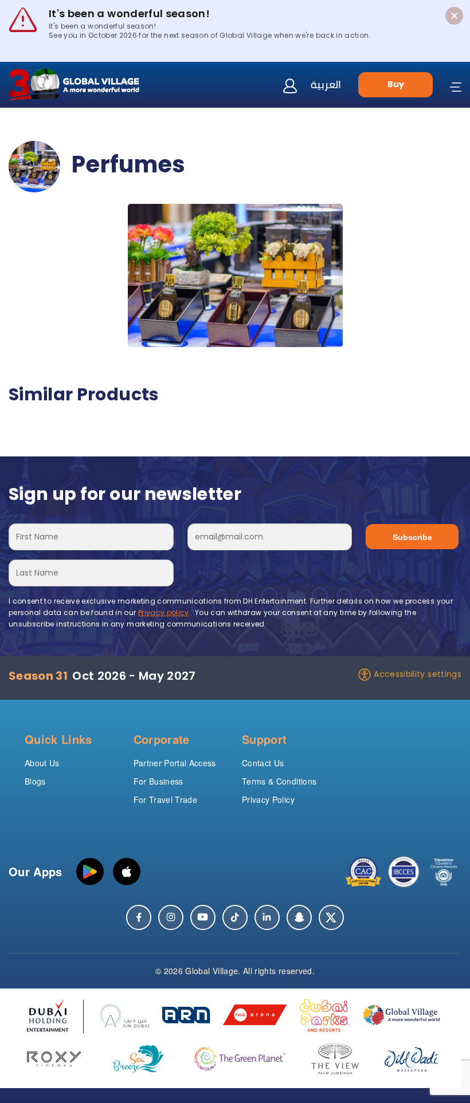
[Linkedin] (267, 917)
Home (20, 124)
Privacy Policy (268, 799)
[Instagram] (170, 917)
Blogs (35, 781)
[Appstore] (126, 871)
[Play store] (90, 871)
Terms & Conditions (279, 781)
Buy (395, 84)
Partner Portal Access (175, 763)
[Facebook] (138, 917)
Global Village (211, 970)
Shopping (65, 124)
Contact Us (263, 763)
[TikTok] (235, 917)
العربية (326, 84)
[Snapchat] (299, 917)
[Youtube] (203, 917)
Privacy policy (163, 612)
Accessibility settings (417, 674)
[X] (331, 917)
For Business (158, 781)
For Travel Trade (166, 799)
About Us (42, 763)
